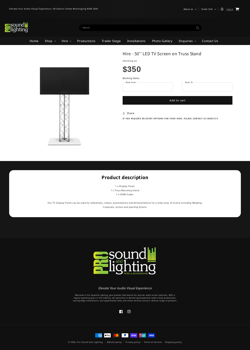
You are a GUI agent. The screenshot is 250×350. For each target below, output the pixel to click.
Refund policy (114, 342)
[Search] (198, 28)
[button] (189, 9)
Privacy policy (133, 342)
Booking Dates (131, 78)
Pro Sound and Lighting (90, 342)
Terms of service (152, 342)
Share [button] (131, 113)
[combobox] (140, 28)
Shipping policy (173, 342)
